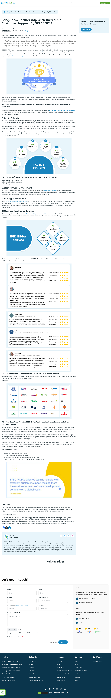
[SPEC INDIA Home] (4, 12)
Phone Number (17, 605)
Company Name (43, 597)
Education (32, 671)
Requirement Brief (12, 613)
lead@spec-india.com (85, 603)
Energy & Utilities (34, 677)
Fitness (31, 664)
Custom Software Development (11, 661)
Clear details (53, 642)
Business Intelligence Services (11, 667)
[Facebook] (3, 527)
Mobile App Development (9, 674)
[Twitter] (64, 535)
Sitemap (77, 677)
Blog (8, 12)
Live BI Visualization (81, 671)
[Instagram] (72, 535)
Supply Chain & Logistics (36, 680)
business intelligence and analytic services (39, 214)
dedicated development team (21, 56)
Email (40, 589)
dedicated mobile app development (16, 201)
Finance (31, 667)
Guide (76, 664)
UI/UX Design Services (8, 677)
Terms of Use (60, 680)
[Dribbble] (61, 689)
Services (62, 3)
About (55, 3)
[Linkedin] (9, 527)
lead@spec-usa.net (84, 623)
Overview (59, 661)
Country (10, 597)
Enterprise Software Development (12, 664)
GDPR (76, 680)
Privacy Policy (60, 677)
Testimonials (60, 667)
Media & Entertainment (36, 674)
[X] (6, 527)
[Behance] (65, 689)
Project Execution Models (64, 671)
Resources (79, 3)
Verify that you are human (15, 637)
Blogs (76, 661)
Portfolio (77, 674)
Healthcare (32, 661)
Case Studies (78, 667)
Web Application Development (11, 671)
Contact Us (95, 3)
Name (9, 589)
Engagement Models (62, 674)
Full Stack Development (9, 680)
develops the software (50, 191)
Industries (70, 3)
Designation (42, 605)
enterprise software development (39, 52)
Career (87, 3)
